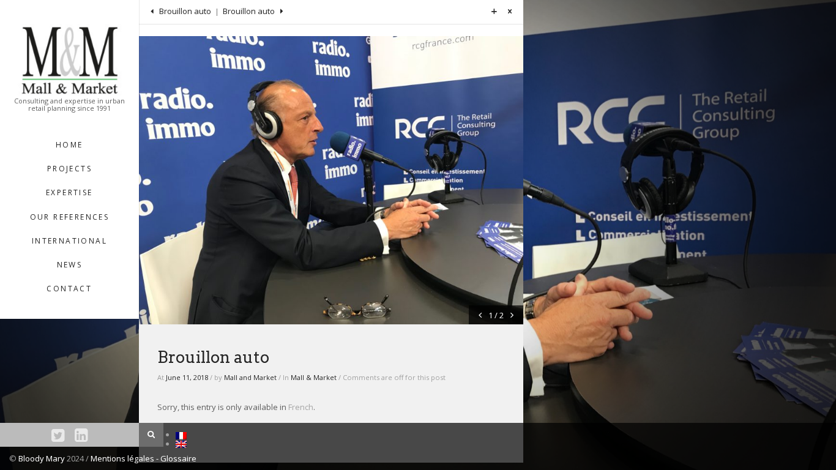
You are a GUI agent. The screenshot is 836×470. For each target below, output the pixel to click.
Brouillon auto (184, 11)
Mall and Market (250, 377)
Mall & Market (314, 377)
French (300, 406)
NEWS (70, 264)
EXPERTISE (69, 192)
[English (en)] (181, 443)
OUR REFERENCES (70, 217)
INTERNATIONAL (69, 241)
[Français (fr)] (181, 434)
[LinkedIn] (81, 434)
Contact (69, 288)
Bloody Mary (41, 458)
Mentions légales (123, 458)
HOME (69, 145)
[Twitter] (58, 434)
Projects (69, 168)
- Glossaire (176, 458)
